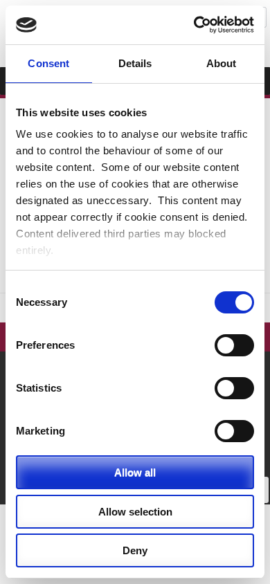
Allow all (135, 472)
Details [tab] (135, 63)
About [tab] (221, 63)
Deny (135, 550)
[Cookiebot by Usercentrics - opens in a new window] (194, 25)
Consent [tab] (48, 63)
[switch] (234, 345)
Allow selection (135, 512)
